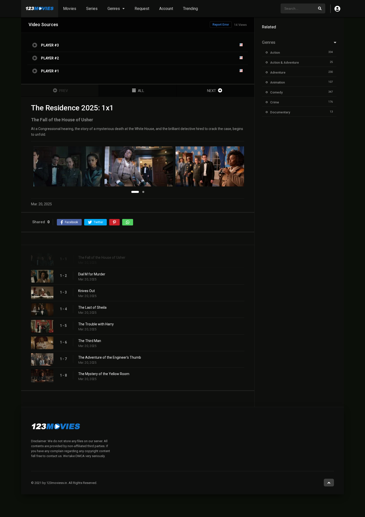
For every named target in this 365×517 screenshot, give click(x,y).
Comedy (276, 92)
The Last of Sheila (92, 307)
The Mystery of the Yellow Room (103, 374)
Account (166, 8)
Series (92, 8)
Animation (277, 82)
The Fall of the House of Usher (101, 257)
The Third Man (89, 341)
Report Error (221, 24)
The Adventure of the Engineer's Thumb (109, 357)
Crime (274, 102)
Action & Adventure (284, 62)
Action (275, 52)
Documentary (280, 112)
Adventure (278, 72)
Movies (69, 8)
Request (142, 8)
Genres (114, 8)
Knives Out (86, 291)
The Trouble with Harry (96, 324)
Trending (190, 8)
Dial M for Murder (91, 274)
